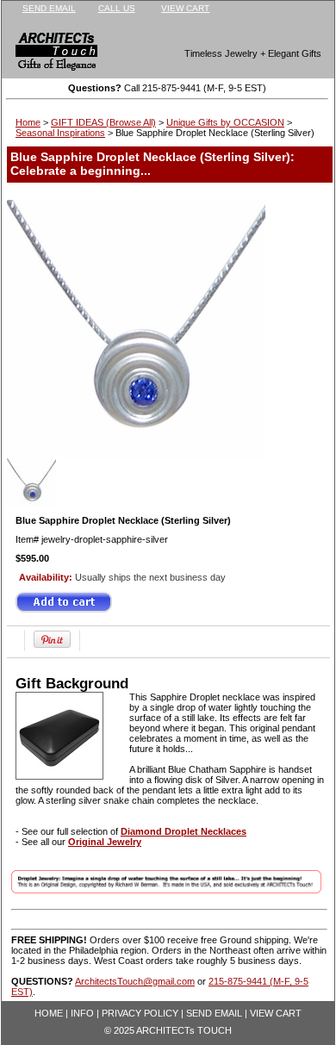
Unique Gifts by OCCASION (225, 122)
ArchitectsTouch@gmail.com (135, 981)
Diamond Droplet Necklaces (183, 831)
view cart (185, 8)
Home (28, 122)
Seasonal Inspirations (60, 133)
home (48, 1013)
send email (49, 8)
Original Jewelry (104, 842)
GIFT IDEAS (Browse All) (103, 122)
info (82, 1013)
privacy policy (140, 1013)
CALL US (116, 8)
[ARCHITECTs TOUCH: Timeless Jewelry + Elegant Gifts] (45, 54)
